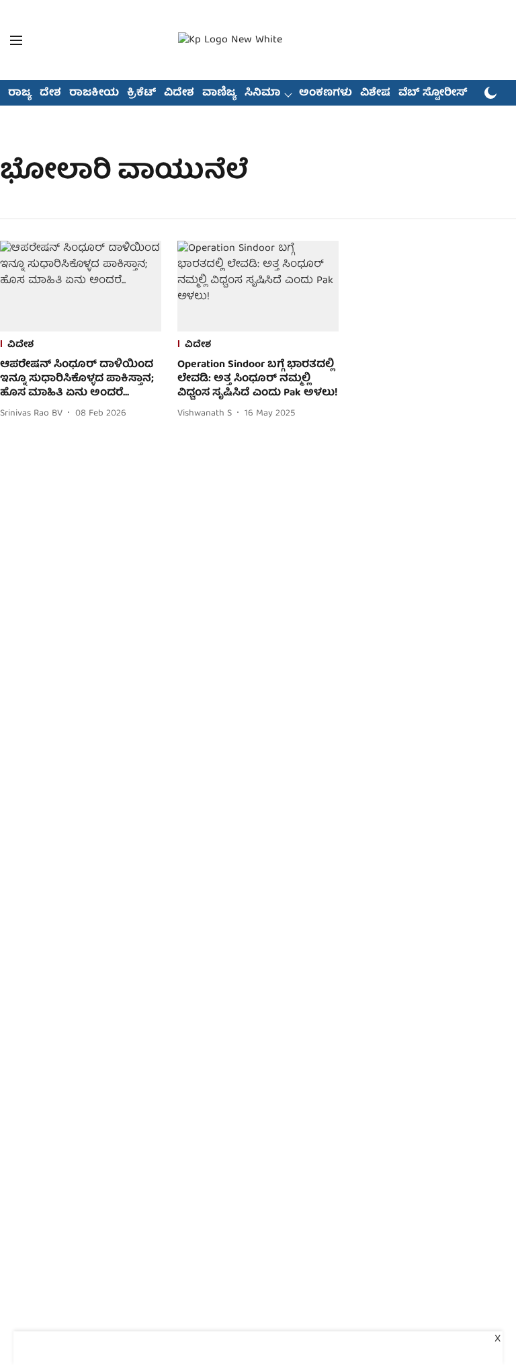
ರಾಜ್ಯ (20, 93)
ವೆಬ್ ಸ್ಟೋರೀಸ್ (433, 93)
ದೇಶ (50, 93)
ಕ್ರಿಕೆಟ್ (141, 93)
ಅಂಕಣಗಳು (325, 93)
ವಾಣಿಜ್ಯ (219, 93)
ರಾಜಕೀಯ (94, 93)
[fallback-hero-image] (80, 286)
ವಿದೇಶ (179, 93)
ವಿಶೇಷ (375, 93)
